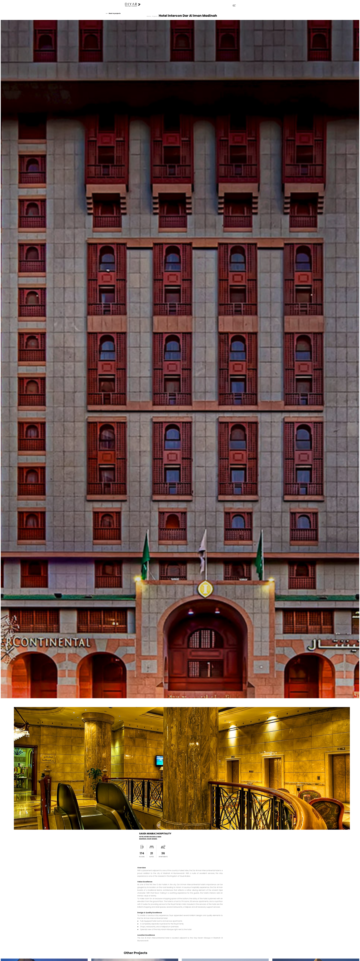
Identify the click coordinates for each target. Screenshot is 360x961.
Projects (154, 16)
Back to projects (115, 13)
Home (149, 16)
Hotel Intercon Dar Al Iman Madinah (188, 15)
